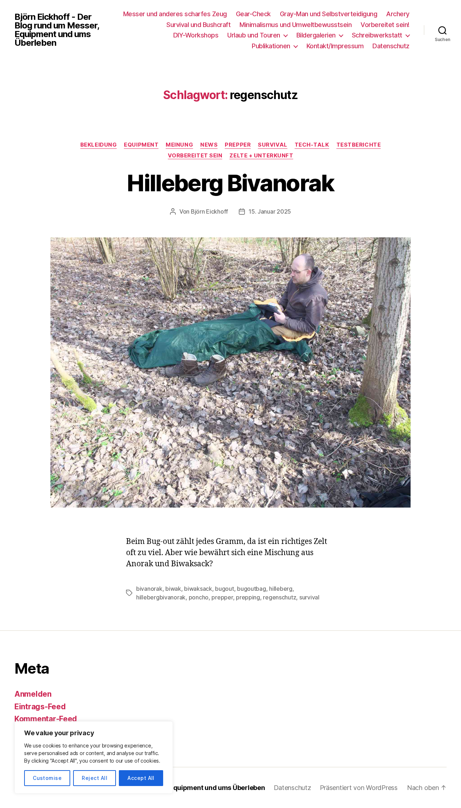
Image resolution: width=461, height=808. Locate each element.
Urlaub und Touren (253, 35)
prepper (222, 597)
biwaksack (198, 588)
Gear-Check (253, 14)
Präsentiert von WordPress (359, 787)
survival (309, 597)
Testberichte (358, 145)
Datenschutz (390, 46)
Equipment (141, 145)
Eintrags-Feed (40, 706)
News (209, 145)
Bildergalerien (316, 35)
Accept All (141, 778)
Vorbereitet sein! (385, 24)
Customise (47, 778)
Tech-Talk (312, 145)
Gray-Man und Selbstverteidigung (328, 14)
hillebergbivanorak (160, 597)
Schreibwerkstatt (377, 35)
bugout (224, 588)
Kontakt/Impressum (335, 46)
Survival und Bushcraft (198, 24)
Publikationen (271, 46)
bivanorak (149, 588)
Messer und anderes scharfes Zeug (175, 14)
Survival (272, 145)
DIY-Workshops (196, 35)
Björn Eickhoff (209, 211)
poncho (199, 597)
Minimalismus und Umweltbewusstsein (296, 24)
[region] (93, 757)
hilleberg (280, 588)
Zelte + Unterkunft (261, 155)
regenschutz (279, 597)
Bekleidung (98, 145)
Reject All (94, 778)
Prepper (238, 145)
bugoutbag (251, 588)
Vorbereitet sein (195, 155)
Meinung (179, 145)
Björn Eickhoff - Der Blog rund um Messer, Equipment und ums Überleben (56, 30)
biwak (173, 588)
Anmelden (33, 693)
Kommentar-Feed (45, 718)
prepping (248, 597)
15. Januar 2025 (270, 211)
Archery (397, 14)
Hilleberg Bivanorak (230, 183)
